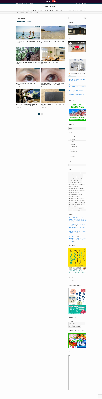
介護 (70, 180)
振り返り (71, 190)
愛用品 (81, 188)
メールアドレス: (72, 321)
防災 (70, 210)
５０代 (83, 210)
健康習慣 (71, 184)
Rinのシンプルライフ (51, 6)
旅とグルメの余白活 (73, 151)
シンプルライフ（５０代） (21, 21)
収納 (76, 184)
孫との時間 (75, 186)
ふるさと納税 (72, 174)
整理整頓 (71, 192)
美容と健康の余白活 (73, 149)
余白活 (71, 182)
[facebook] (75, 3)
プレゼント (71, 178)
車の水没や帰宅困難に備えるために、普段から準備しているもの (77, 95)
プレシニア (80, 176)
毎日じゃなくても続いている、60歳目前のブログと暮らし (77, 87)
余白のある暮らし (77, 180)
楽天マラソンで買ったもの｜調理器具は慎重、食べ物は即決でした (77, 80)
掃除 (76, 190)
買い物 (81, 208)
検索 (85, 18)
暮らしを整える (72, 200)
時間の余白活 (72, 136)
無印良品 (77, 204)
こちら (53, 1)
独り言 (71, 206)
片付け (83, 204)
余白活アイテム (72, 156)
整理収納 (81, 190)
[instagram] (78, 3)
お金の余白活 (72, 144)
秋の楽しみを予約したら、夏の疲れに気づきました (77, 83)
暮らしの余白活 (72, 139)
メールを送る (72, 280)
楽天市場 (71, 204)
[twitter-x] (76, 3)
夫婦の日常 (82, 184)
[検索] (85, 3)
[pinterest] (81, 3)
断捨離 (77, 192)
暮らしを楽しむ (80, 200)
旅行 (80, 194)
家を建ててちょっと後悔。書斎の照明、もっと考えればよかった (77, 91)
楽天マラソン (82, 202)
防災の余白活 (72, 154)
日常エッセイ (72, 196)
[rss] (84, 3)
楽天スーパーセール (73, 202)
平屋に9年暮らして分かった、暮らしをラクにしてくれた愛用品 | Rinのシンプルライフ (77, 220)
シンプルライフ (72, 176)
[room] (79, 3)
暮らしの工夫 (80, 198)
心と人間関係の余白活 (74, 146)
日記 (78, 196)
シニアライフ (79, 174)
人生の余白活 (72, 141)
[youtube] (82, 3)
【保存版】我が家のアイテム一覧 (75, 238)
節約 (75, 206)
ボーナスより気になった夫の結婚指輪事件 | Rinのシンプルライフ (77, 240)
